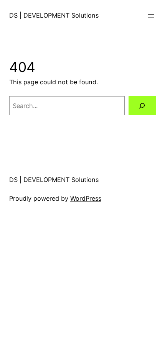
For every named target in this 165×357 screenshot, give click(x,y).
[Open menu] (151, 15)
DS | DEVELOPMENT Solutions (54, 15)
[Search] (142, 105)
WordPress (85, 198)
